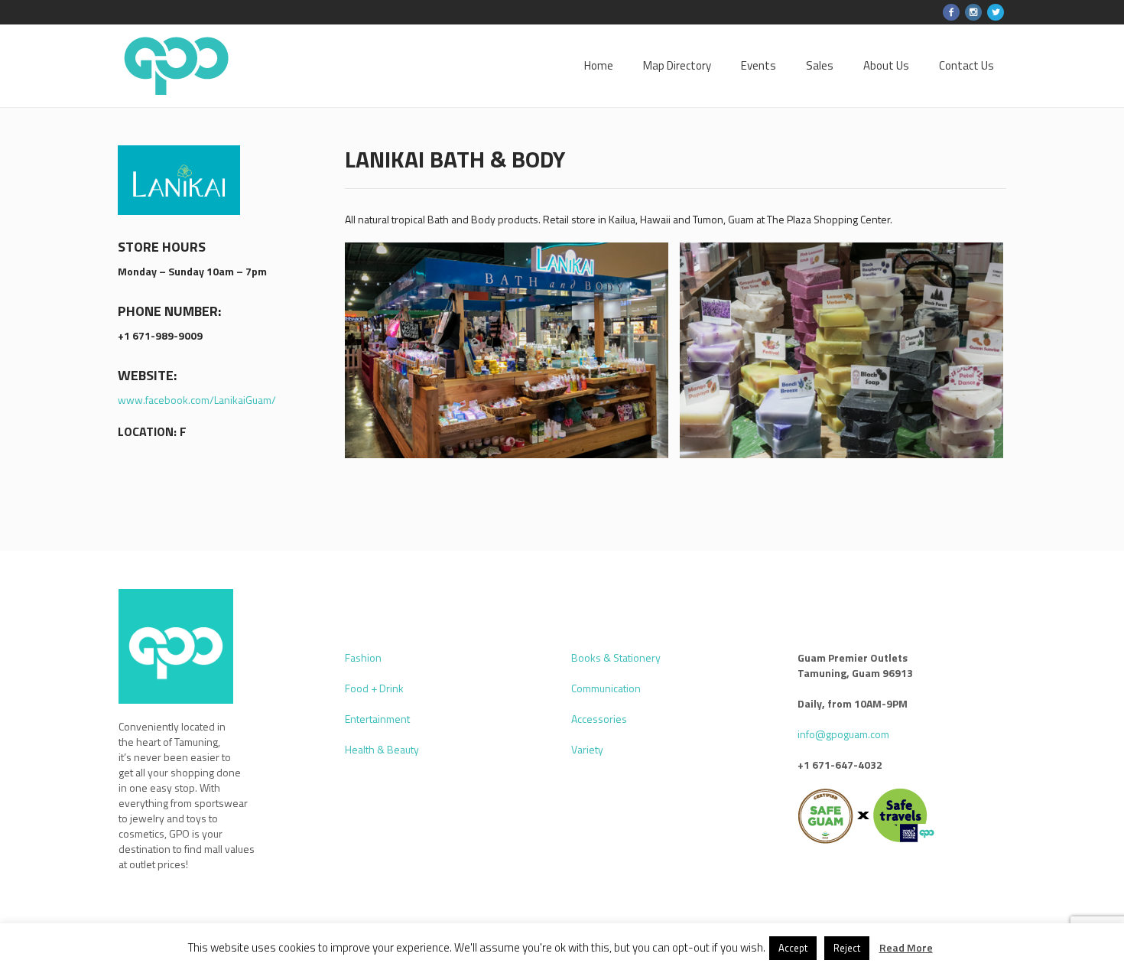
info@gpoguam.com (843, 734)
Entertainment (377, 719)
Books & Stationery (616, 657)
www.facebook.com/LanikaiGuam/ (197, 400)
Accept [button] (792, 947)
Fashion (363, 657)
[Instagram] (973, 12)
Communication (606, 688)
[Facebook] (951, 12)
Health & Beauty (382, 749)
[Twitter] (995, 12)
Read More (906, 947)
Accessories (599, 719)
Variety (587, 749)
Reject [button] (846, 947)
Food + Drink (374, 688)
